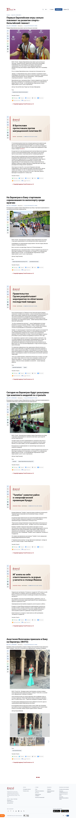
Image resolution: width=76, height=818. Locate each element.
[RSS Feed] (24, 811)
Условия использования (64, 789)
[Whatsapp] (8, 811)
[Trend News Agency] (10, 788)
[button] (8, 31)
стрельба (14, 461)
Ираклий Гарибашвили (17, 367)
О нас (36, 789)
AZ (65, 815)
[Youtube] (16, 811)
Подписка (49, 789)
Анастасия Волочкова (17, 750)
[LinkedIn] (21, 811)
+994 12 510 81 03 (10, 801)
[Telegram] (19, 811)
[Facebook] (11, 811)
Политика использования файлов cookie (63, 798)
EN (63, 815)
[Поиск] (43, 9)
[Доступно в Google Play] (65, 811)
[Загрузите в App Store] (56, 811)
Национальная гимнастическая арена (20, 92)
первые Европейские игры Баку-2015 (20, 261)
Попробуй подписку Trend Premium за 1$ (23, 104)
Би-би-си (22, 148)
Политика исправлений (39, 797)
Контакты (37, 792)
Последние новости (27, 789)
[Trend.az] (11, 9)
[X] (13, 811)
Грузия (25, 367)
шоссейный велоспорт (34, 261)
